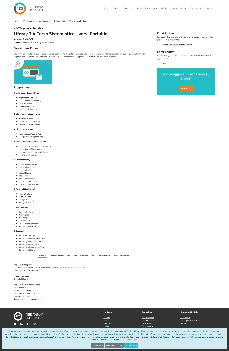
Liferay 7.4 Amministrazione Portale (73, 267)
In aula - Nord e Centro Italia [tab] (77, 255)
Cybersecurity (147, 326)
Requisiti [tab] (42, 255)
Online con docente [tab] (57, 255)
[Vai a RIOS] (29, 8)
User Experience (148, 320)
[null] (15, 28)
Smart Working (148, 317)
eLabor (106, 326)
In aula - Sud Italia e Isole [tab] (100, 255)
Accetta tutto (131, 345)
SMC (105, 320)
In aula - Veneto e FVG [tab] (121, 255)
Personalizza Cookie (114, 345)
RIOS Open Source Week (190, 320)
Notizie (183, 323)
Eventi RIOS (185, 317)
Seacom (107, 317)
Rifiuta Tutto (97, 345)
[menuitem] (105, 8)
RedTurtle (107, 323)
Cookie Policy (132, 339)
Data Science (147, 323)
